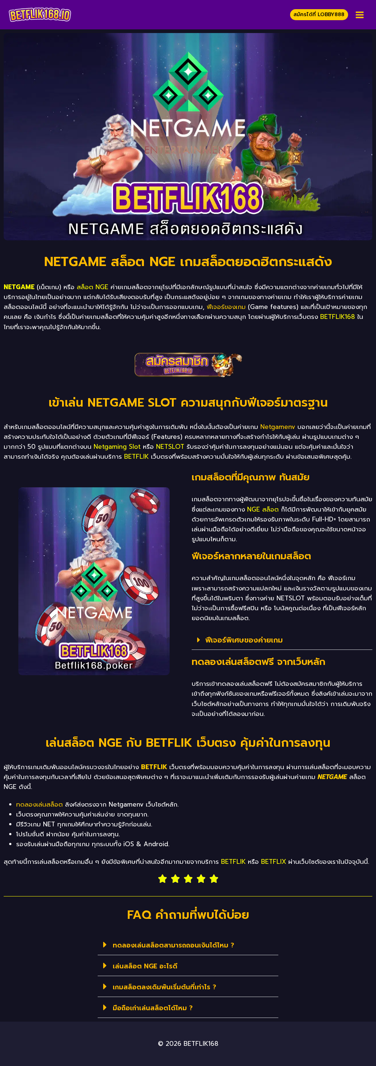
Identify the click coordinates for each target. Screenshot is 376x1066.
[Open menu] (359, 14)
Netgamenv (277, 427)
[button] (282, 640)
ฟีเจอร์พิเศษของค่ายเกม (244, 639)
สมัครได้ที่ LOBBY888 (318, 14)
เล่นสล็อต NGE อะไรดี (145, 966)
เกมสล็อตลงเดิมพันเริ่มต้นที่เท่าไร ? (164, 987)
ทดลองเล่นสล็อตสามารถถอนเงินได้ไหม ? (173, 945)
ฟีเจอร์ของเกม (226, 307)
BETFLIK (154, 767)
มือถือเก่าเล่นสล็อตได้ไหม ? (153, 1008)
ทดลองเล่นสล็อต (39, 804)
